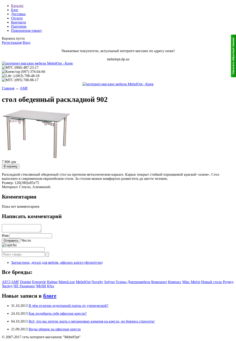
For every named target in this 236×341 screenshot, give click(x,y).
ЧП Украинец (24, 286)
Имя (5, 235)
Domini (25, 282)
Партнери (19, 26)
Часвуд (7, 286)
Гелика (121, 282)
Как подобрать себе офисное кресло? (58, 313)
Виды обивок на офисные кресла (55, 329)
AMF (24, 88)
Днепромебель (138, 282)
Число (26, 240)
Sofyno (109, 282)
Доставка (18, 14)
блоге (49, 296)
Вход (26, 42)
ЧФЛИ (41, 286)
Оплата (17, 18)
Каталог (17, 6)
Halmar (52, 282)
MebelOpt (83, 282)
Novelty (97, 282)
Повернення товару (26, 31)
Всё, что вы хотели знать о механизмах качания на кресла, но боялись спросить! (92, 321)
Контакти (18, 22)
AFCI (6, 282)
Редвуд (228, 282)
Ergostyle (39, 282)
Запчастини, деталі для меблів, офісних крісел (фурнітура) (57, 262)
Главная (8, 88)
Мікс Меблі (191, 282)
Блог (14, 10)
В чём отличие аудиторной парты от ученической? (68, 306)
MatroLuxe (67, 282)
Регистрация (12, 42)
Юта (50, 286)
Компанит (159, 282)
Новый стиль (211, 282)
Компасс (174, 282)
